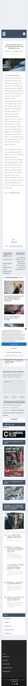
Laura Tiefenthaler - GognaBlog (15, 564)
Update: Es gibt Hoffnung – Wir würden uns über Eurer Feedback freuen (14, 536)
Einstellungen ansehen (14, 352)
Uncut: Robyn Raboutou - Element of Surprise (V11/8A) (12, 318)
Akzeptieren (14, 344)
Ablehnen (14, 348)
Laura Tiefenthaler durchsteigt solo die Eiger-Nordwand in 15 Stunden (14, 567)
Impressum (21, 355)
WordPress (15, 681)
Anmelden (6, 622)
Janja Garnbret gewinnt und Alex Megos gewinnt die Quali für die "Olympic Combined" (13, 298)
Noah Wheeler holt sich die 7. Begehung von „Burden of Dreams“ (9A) (13, 360)
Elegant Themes (14, 679)
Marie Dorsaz (14, 193)
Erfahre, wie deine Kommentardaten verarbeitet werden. (13, 412)
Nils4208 (9, 547)
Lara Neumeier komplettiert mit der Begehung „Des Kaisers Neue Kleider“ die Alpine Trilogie (15, 549)
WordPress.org (8, 633)
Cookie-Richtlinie (8, 355)
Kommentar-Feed (8, 629)
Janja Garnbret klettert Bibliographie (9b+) (15, 583)
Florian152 (9, 597)
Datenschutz (15, 355)
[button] (26, 329)
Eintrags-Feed (7, 626)
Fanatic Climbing (13, 75)
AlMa (16, 51)
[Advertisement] (14, 15)
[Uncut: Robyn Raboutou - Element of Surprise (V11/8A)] (14, 309)
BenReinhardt (10, 582)
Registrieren (7, 618)
